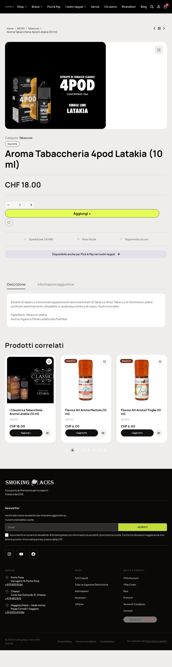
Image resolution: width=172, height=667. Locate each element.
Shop (20, 6)
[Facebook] (33, 554)
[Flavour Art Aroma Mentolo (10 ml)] (86, 380)
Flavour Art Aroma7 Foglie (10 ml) (141, 411)
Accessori (80, 597)
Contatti (128, 610)
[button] (26, 432)
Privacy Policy (65, 641)
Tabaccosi (33, 28)
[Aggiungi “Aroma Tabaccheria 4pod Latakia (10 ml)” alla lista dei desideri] (9, 222)
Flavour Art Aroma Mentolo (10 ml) (85, 411)
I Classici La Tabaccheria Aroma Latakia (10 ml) (26, 411)
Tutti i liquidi (81, 577)
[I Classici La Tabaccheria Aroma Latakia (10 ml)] (30, 380)
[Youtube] (21, 554)
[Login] (158, 6)
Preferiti (128, 597)
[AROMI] (159, 28)
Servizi (95, 6)
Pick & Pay (53, 6)
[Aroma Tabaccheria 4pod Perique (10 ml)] (154, 28)
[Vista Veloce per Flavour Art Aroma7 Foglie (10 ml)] (158, 433)
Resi (125, 591)
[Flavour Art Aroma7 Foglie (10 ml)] (141, 380)
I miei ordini (129, 584)
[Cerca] (151, 6)
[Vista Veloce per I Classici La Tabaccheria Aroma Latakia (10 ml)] (47, 433)
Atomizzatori (82, 591)
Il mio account (131, 577)
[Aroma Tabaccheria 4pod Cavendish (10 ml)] (164, 28)
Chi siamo (110, 6)
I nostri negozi (74, 6)
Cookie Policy (107, 641)
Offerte (79, 604)
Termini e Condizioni (134, 604)
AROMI (21, 28)
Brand (35, 6)
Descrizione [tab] (16, 284)
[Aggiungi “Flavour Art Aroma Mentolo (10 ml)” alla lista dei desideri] (105, 361)
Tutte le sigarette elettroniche (91, 584)
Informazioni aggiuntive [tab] (55, 284)
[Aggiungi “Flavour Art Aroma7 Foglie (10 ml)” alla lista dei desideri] (160, 361)
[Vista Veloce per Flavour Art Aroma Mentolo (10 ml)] (103, 433)
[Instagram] (9, 554)
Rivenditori (129, 6)
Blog (144, 6)
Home (10, 28)
